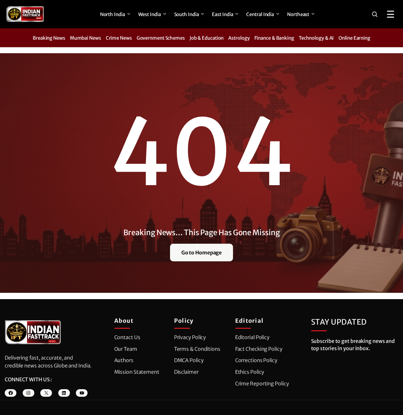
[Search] (374, 14)
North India (112, 14)
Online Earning (354, 38)
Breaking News (49, 38)
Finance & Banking (274, 38)
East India (222, 14)
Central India (260, 14)
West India (149, 14)
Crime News (119, 38)
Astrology (238, 38)
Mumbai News (85, 38)
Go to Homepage (201, 252)
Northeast (298, 14)
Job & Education (207, 38)
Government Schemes (161, 38)
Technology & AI (316, 38)
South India (186, 14)
